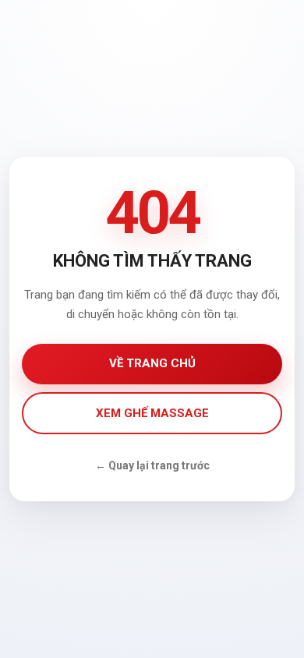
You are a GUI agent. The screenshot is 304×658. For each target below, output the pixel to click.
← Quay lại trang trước (152, 465)
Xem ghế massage (152, 413)
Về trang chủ (152, 363)
